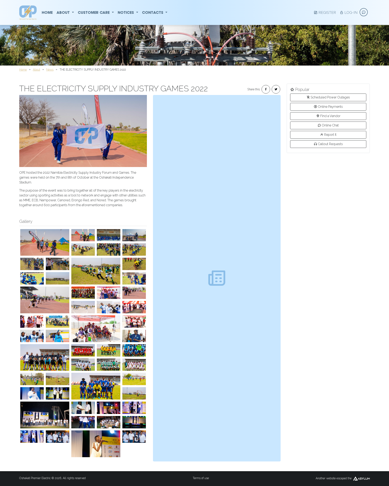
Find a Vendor (330, 116)
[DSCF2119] (95, 386)
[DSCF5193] (83, 408)
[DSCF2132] (134, 379)
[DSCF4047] (83, 293)
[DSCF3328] (134, 264)
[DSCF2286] (95, 328)
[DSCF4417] (108, 249)
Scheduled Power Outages (330, 97)
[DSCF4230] (57, 379)
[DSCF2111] (44, 357)
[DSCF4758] (134, 436)
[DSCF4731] (108, 422)
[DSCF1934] (83, 131)
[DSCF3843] (108, 307)
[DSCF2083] (32, 336)
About (64, 12)
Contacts (153, 12)
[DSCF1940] (108, 235)
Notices (126, 12)
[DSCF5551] (108, 408)
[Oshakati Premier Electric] (28, 12)
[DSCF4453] (83, 249)
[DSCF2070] (134, 307)
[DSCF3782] (134, 249)
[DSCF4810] (32, 393)
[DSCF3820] (57, 278)
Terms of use (201, 478)
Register (327, 12)
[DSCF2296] (108, 350)
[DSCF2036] (108, 293)
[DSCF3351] (32, 264)
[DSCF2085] (57, 336)
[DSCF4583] (44, 300)
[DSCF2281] (134, 321)
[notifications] (364, 12)
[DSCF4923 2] (134, 408)
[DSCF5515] (57, 393)
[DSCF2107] (83, 350)
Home (47, 12)
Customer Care (94, 12)
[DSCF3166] (134, 278)
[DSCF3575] (134, 393)
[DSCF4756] (57, 436)
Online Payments (330, 107)
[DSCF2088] (134, 350)
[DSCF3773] (95, 271)
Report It (330, 135)
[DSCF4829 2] (44, 415)
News (49, 69)
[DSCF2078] (32, 321)
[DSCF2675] (32, 278)
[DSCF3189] (134, 336)
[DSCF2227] (83, 307)
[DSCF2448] (32, 379)
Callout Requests (330, 144)
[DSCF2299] (108, 365)
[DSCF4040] (57, 321)
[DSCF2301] (83, 365)
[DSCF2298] (134, 365)
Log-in (351, 12)
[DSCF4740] (134, 422)
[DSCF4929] (32, 436)
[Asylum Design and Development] (361, 478)
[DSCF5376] (95, 443)
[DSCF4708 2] (83, 422)
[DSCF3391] (57, 264)
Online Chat (330, 125)
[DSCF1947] (134, 235)
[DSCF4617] (134, 293)
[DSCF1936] (44, 242)
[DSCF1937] (83, 235)
